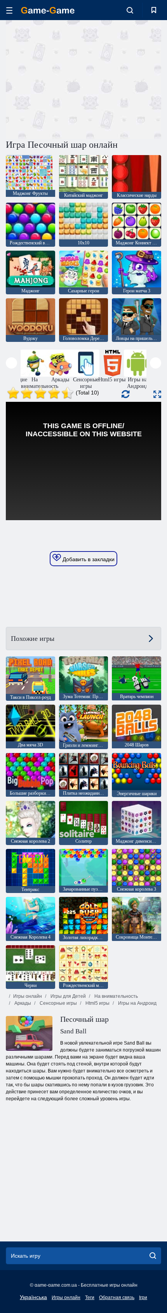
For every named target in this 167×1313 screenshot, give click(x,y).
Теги (89, 1297)
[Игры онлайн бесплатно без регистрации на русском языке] (48, 10)
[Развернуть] (157, 394)
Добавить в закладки (88, 559)
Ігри (143, 1297)
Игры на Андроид (137, 1003)
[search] (152, 1255)
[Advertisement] (71, 78)
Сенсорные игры (57, 1003)
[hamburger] (9, 10)
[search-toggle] (130, 10)
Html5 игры (97, 1003)
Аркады (22, 1003)
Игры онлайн (27, 996)
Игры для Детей (67, 996)
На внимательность (115, 996)
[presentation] (11, 363)
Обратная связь (116, 1297)
